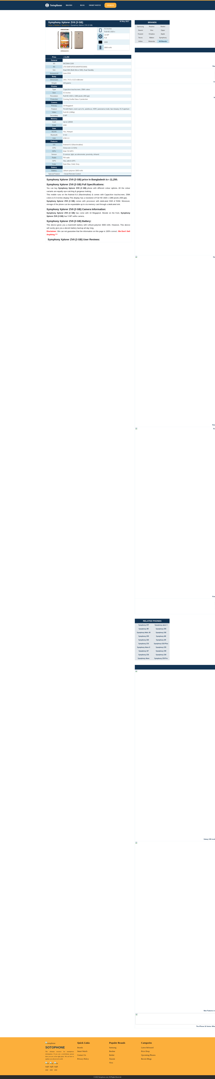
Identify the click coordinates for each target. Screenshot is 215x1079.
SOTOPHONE (55, 1047)
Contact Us (81, 1055)
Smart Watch (95, 5)
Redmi (163, 26)
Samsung (140, 26)
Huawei (140, 34)
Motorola (151, 41)
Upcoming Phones (148, 1055)
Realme (151, 26)
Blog (82, 5)
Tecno (140, 37)
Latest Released (147, 1048)
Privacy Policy (83, 1059)
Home (50, 25)
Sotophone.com (103, 1077)
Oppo (163, 30)
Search (110, 5)
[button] (74, 5)
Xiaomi (140, 30)
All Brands (163, 41)
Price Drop (145, 1051)
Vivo (151, 30)
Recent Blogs (146, 1059)
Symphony (65, 25)
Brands (80, 1048)
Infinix (140, 41)
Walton (151, 37)
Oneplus (152, 34)
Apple (163, 34)
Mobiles (57, 25)
